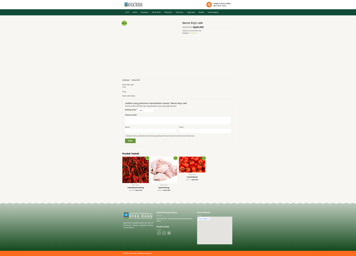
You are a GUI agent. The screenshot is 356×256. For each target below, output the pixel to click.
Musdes (201, 12)
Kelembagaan (213, 12)
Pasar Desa (156, 12)
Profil (127, 12)
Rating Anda (131, 110)
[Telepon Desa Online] (209, 4)
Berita (135, 12)
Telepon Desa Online (222, 3)
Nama (127, 127)
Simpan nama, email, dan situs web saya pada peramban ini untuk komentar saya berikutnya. (160, 136)
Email (181, 127)
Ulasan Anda (131, 115)
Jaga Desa (191, 12)
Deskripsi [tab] (126, 80)
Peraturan (179, 12)
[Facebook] (159, 233)
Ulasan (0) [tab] (135, 80)
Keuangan (144, 12)
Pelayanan (168, 12)
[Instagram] (164, 233)
